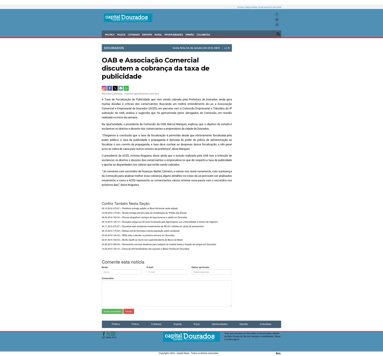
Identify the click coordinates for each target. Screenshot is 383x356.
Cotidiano (134, 34)
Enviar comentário (112, 311)
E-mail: (150, 267)
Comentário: (108, 278)
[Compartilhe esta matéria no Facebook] (109, 88)
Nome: (105, 267)
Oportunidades (173, 34)
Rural (158, 34)
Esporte (147, 34)
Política (110, 34)
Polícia (121, 34)
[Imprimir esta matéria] (120, 88)
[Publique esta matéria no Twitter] (115, 88)
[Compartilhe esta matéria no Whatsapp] (126, 88)
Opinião (189, 34)
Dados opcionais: (201, 267)
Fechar (128, 311)
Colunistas (203, 34)
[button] (278, 33)
